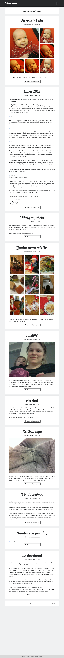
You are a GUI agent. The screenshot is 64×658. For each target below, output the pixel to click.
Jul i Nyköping (14, 202)
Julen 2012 (32, 91)
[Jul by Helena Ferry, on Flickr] (10, 116)
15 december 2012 (35, 537)
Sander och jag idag (32, 533)
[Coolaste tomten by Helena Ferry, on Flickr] (14, 175)
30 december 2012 (35, 24)
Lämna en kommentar (33, 81)
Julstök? (32, 335)
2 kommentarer (32, 595)
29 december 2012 (35, 222)
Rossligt (32, 400)
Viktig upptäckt (32, 218)
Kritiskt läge (32, 431)
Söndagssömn (32, 494)
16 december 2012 (35, 498)
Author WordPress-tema (27, 656)
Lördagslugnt (32, 555)
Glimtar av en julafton (32, 247)
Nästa (53, 603)
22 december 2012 (35, 339)
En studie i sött (32, 21)
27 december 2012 (35, 251)
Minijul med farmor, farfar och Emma (20, 203)
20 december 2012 (35, 435)
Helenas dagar (11, 2)
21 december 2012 (35, 404)
